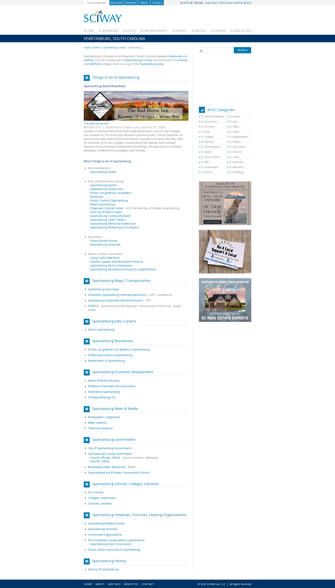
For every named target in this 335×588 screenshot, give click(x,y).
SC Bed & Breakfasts (212, 116)
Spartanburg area (151, 64)
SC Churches (208, 126)
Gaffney (89, 60)
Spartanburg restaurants (106, 189)
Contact (157, 2)
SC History (206, 172)
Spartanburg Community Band (110, 216)
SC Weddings (236, 172)
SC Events (179, 31)
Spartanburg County (114, 47)
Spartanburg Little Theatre (108, 220)
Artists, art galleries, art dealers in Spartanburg (119, 349)
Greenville (175, 56)
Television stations (100, 428)
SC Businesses (109, 31)
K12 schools (95, 492)
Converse (181, 60)
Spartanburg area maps (103, 289)
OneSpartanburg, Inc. (102, 397)
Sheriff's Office (99, 461)
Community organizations (105, 534)
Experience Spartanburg (104, 392)
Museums (96, 197)
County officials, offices (105, 457)
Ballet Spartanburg (102, 204)
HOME (88, 584)
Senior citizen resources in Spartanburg (114, 550)
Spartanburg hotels (103, 172)
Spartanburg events (103, 185)
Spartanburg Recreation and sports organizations (123, 269)
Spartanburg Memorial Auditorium (113, 223)
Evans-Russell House (103, 241)
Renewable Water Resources (106, 467)
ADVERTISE (131, 584)
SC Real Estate (240, 31)
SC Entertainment (154, 31)
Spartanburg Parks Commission (111, 265)
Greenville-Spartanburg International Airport (117, 295)
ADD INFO (114, 584)
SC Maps (234, 126)
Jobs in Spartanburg (101, 329)
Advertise (130, 2)
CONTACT (148, 584)
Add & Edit (116, 2)
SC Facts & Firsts (210, 157)
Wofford (94, 64)
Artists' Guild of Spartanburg (109, 200)
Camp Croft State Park (105, 258)
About (144, 2)
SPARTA (93, 306)
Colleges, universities (102, 498)
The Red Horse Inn (96, 123)
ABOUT (100, 584)
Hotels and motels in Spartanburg (110, 355)
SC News (234, 131)
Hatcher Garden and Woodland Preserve (116, 262)
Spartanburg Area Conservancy (110, 544)
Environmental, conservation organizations (116, 540)
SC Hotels (199, 31)
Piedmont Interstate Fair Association (112, 386)
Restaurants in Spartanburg (106, 361)
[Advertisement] (187, 18)
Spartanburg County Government (110, 454)
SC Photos (218, 31)
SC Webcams (236, 167)
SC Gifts (205, 162)
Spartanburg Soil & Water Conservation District (119, 472)
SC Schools (235, 152)
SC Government (209, 167)
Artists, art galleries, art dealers (110, 193)
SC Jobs (89, 31)
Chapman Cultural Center (107, 208)
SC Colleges (207, 136)
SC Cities (129, 31)
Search (242, 50)
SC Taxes (234, 157)
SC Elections (207, 141)
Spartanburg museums (105, 244)
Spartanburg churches (102, 529)
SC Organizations (238, 136)
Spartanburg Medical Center (106, 523)
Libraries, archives (100, 503)
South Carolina (96, 2)
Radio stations (97, 423)
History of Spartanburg (103, 569)
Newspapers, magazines (104, 417)
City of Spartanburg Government (109, 448)
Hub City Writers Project (106, 212)
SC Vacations (236, 162)
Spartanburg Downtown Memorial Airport (115, 300)
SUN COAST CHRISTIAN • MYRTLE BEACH (228, 3)
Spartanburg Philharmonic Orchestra (114, 227)
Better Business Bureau (103, 380)
